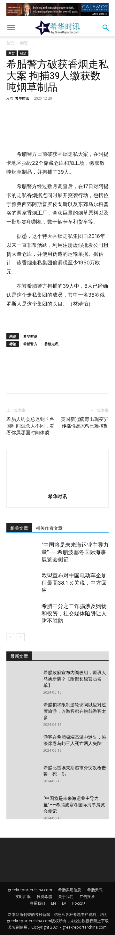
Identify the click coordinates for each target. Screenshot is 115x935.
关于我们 (65, 896)
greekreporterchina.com (30, 890)
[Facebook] (12, 112)
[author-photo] (57, 487)
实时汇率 (23, 896)
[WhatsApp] (56, 112)
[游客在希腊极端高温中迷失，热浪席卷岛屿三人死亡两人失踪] (22, 745)
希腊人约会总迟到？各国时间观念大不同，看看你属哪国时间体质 (30, 426)
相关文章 (19, 528)
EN (53, 903)
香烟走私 (51, 343)
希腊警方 (30, 343)
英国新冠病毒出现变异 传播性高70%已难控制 (85, 422)
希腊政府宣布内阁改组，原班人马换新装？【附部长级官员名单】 (74, 679)
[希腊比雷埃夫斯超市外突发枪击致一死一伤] (22, 775)
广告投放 (87, 896)
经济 (23, 53)
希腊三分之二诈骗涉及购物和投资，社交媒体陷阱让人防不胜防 (74, 613)
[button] (11, 27)
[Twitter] (27, 112)
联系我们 (37, 903)
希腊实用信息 (69, 890)
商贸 (24, 43)
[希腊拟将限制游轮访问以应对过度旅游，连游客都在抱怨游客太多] (22, 713)
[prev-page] (10, 637)
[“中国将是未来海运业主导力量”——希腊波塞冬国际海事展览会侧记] (22, 552)
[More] (72, 112)
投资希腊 (44, 896)
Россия (79, 903)
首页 (10, 43)
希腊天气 (95, 890)
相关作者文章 (49, 528)
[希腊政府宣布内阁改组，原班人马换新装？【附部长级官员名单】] (22, 680)
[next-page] (21, 637)
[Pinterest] (42, 112)
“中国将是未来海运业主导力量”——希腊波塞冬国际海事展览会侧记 (75, 552)
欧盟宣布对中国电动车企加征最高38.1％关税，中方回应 (74, 582)
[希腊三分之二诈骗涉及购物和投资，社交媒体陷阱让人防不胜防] (22, 614)
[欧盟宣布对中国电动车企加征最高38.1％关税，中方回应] (22, 583)
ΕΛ (64, 903)
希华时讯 (22, 98)
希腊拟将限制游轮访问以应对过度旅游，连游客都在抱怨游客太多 (74, 711)
